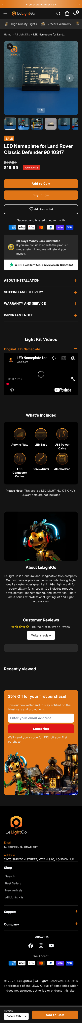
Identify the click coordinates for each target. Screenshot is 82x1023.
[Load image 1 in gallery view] (10, 124)
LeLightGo (24, 981)
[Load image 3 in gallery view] (37, 124)
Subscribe (41, 729)
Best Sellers (13, 883)
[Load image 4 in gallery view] (51, 124)
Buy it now (41, 195)
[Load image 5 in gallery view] (64, 124)
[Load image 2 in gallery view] (24, 124)
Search (10, 876)
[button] (5, 13)
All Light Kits (22, 34)
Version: (8, 1011)
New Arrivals (13, 890)
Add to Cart (55, 1015)
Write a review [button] (41, 635)
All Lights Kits (14, 897)
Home (7, 34)
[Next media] (70, 78)
